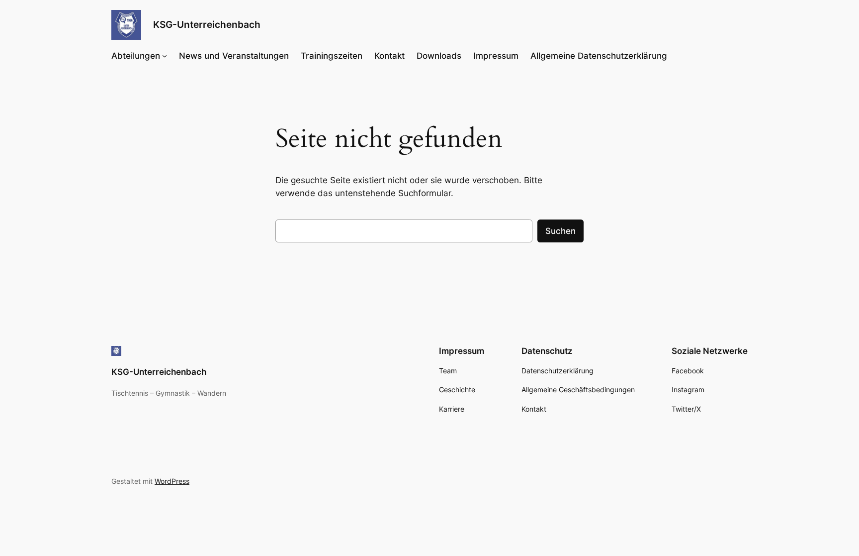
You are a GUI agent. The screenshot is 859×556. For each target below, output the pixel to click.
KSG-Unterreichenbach (206, 24)
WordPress (172, 481)
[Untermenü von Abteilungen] (164, 55)
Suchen (560, 231)
